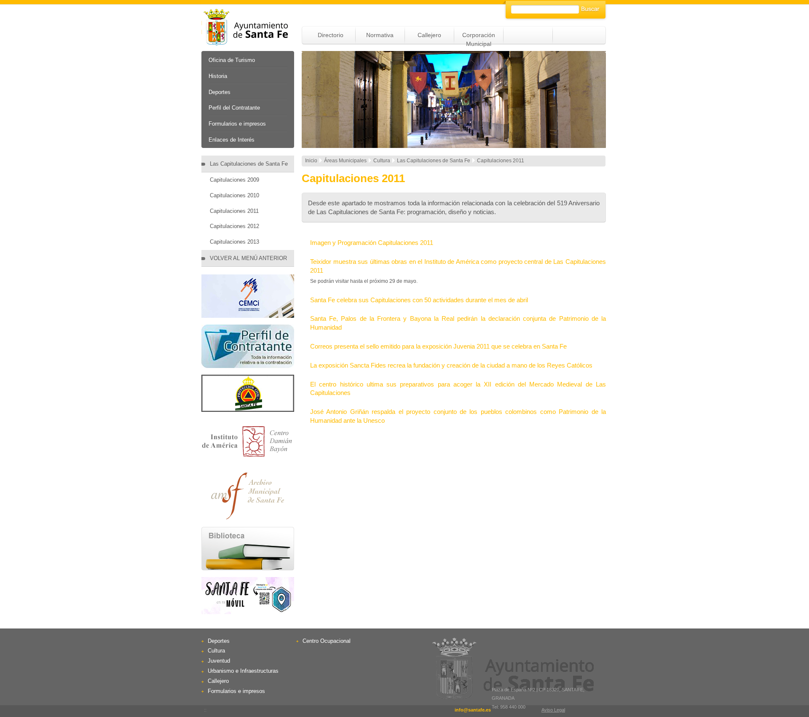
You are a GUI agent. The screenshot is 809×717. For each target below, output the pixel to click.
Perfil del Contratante (234, 108)
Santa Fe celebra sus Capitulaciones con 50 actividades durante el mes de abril (419, 299)
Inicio (311, 161)
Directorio (330, 35)
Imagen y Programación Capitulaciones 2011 (371, 242)
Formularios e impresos (237, 124)
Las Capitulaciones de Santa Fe (249, 164)
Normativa (380, 35)
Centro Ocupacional (327, 641)
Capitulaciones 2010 (234, 195)
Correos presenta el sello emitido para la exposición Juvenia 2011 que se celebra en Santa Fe (438, 346)
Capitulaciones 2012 (234, 226)
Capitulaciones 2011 (234, 211)
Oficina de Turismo (232, 60)
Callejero (429, 35)
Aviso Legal (553, 709)
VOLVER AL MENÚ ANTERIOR (248, 258)
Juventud (219, 661)
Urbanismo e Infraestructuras (243, 671)
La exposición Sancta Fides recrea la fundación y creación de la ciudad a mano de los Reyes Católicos (451, 365)
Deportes (219, 92)
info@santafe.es (473, 709)
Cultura (216, 650)
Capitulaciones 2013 (234, 242)
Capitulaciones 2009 (234, 180)
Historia (218, 76)
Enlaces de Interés (231, 140)
